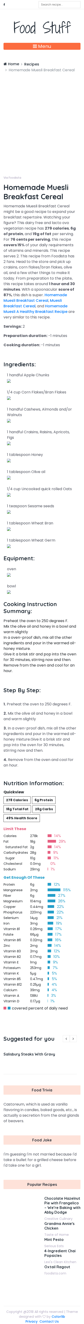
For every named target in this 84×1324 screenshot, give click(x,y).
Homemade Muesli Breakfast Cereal (35, 297)
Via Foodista (12, 178)
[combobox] (59, 4)
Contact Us (49, 1321)
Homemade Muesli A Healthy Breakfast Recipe (35, 308)
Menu (44, 46)
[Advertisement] (42, 117)
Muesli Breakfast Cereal (33, 303)
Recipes (31, 64)
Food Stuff (42, 28)
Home (13, 64)
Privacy (31, 1321)
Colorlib (58, 1316)
